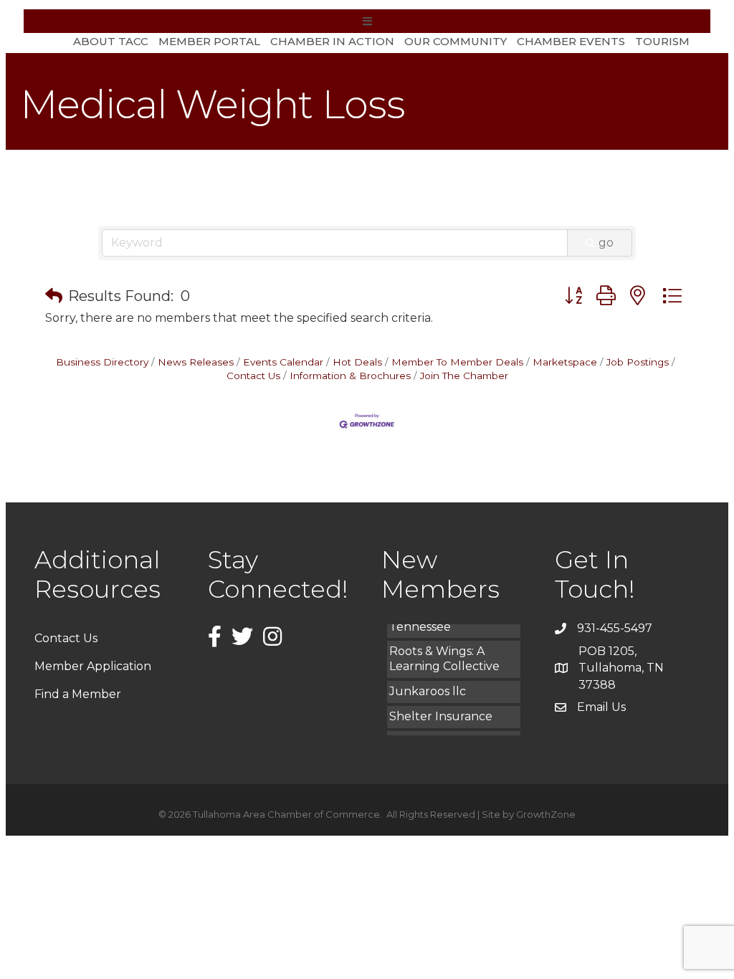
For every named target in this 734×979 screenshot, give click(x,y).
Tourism (662, 41)
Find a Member (77, 694)
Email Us (601, 707)
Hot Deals (357, 362)
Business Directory (102, 362)
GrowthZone (546, 814)
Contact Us (65, 638)
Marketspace (565, 362)
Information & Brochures (350, 375)
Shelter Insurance (440, 712)
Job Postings (637, 362)
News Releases (196, 362)
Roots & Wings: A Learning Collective (444, 654)
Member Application (92, 666)
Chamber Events (571, 41)
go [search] (606, 242)
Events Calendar (283, 362)
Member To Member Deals (457, 362)
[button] (53, 296)
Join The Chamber (464, 375)
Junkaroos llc (427, 687)
